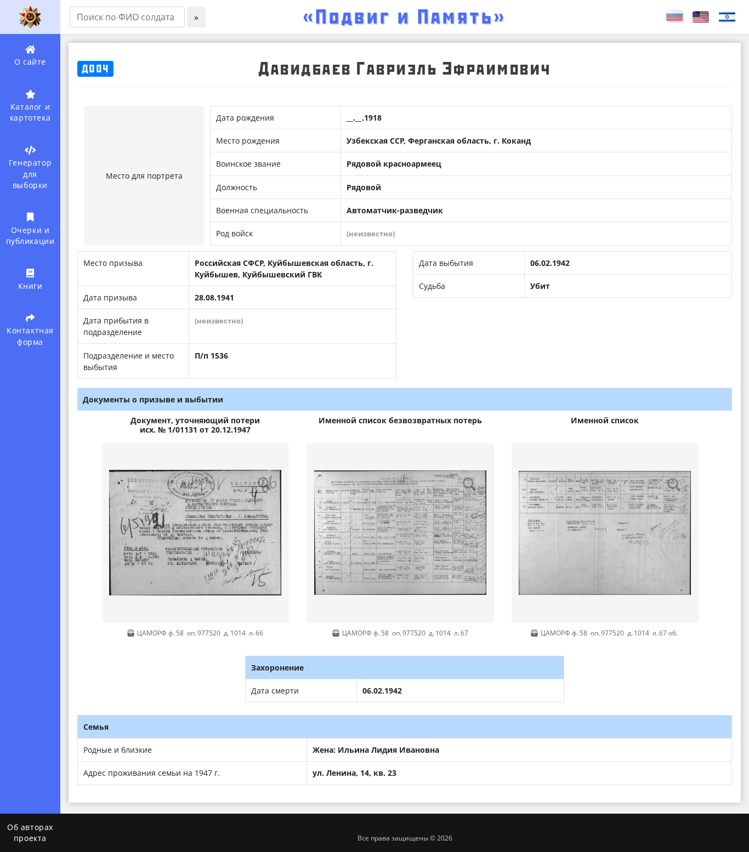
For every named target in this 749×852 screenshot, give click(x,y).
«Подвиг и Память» (404, 17)
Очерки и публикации (30, 235)
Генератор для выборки (30, 173)
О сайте (30, 61)
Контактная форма (30, 336)
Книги (30, 286)
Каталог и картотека (30, 112)
